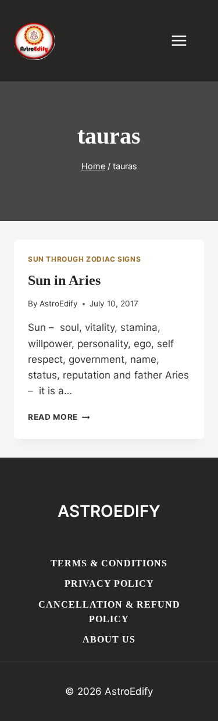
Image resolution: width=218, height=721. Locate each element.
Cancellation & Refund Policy (109, 611)
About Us (109, 639)
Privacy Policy (109, 583)
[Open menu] (185, 40)
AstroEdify (59, 303)
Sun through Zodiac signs (84, 259)
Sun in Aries (64, 280)
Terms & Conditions (109, 563)
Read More (59, 417)
